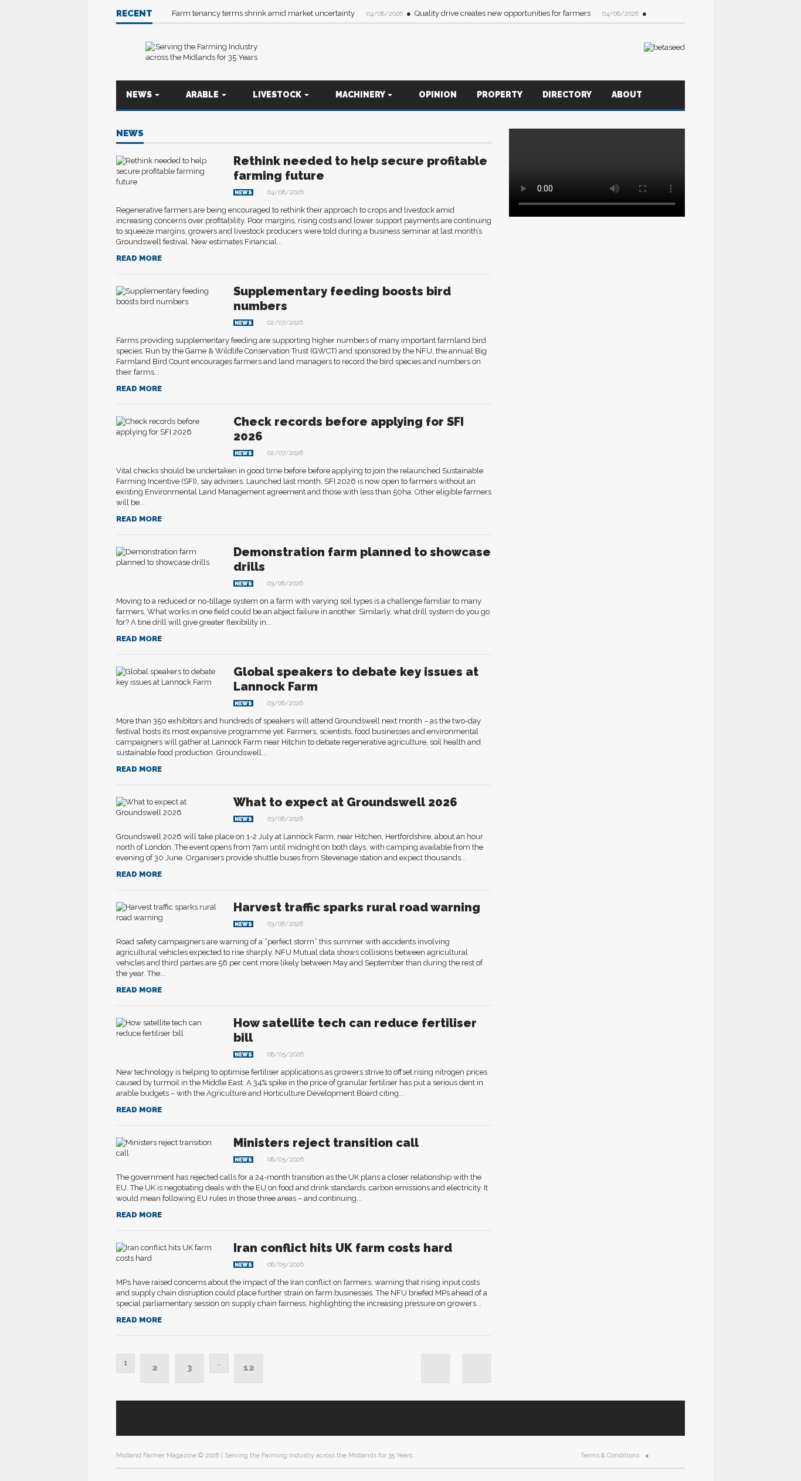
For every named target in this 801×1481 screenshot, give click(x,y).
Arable (203, 94)
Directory (567, 94)
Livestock (278, 94)
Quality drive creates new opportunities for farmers (503, 13)
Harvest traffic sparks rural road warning (356, 907)
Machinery (360, 94)
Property (499, 94)
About (627, 94)
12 (248, 1367)
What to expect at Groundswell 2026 (345, 802)
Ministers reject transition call (326, 1143)
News (140, 94)
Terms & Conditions (610, 1455)
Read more (139, 258)
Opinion (438, 94)
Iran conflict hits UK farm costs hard (342, 1248)
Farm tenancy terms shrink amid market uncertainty (264, 13)
